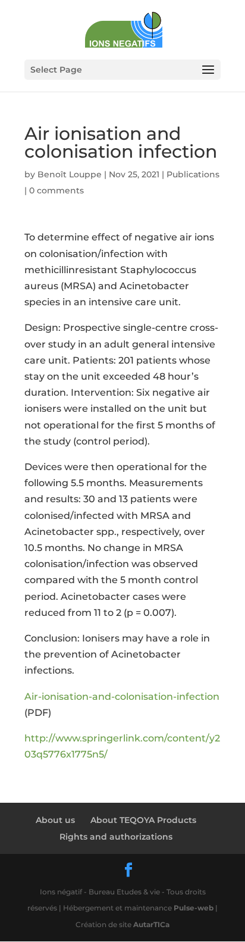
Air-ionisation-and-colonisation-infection (121, 696)
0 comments (56, 190)
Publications (193, 174)
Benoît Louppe (69, 174)
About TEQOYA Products (143, 820)
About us (55, 820)
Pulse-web (193, 907)
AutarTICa (151, 924)
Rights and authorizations (115, 836)
